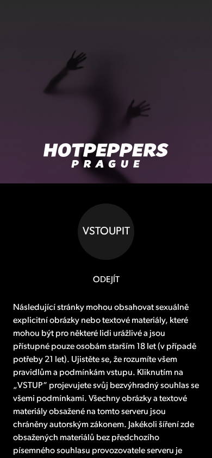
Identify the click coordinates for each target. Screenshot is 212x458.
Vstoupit (106, 231)
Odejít (106, 280)
